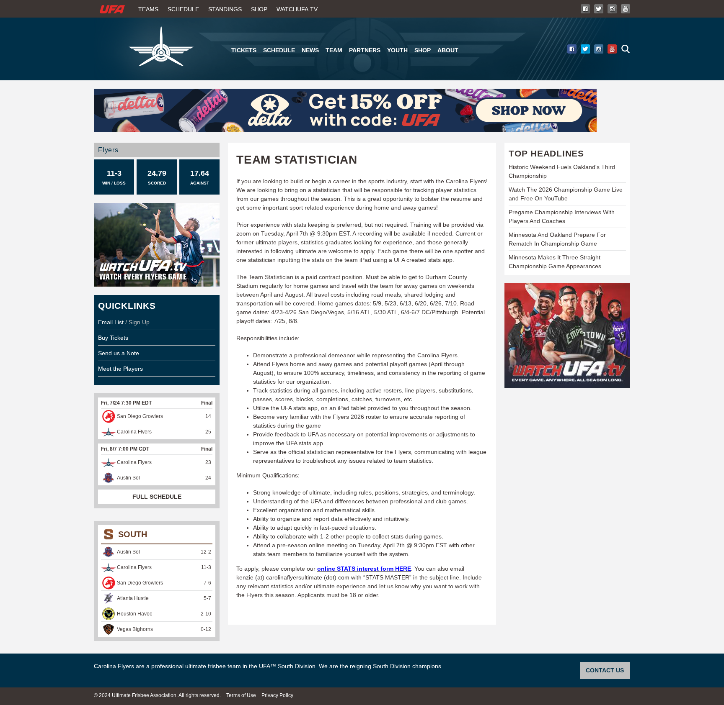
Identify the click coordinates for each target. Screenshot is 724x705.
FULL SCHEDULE (156, 496)
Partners (364, 50)
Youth (397, 50)
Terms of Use (241, 695)
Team (334, 50)
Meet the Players (120, 368)
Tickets (243, 50)
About (447, 50)
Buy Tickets (113, 337)
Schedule (183, 9)
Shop (259, 9)
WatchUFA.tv (297, 9)
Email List (111, 322)
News (310, 50)
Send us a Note (118, 353)
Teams (148, 9)
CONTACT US (605, 670)
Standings (225, 9)
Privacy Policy (277, 695)
